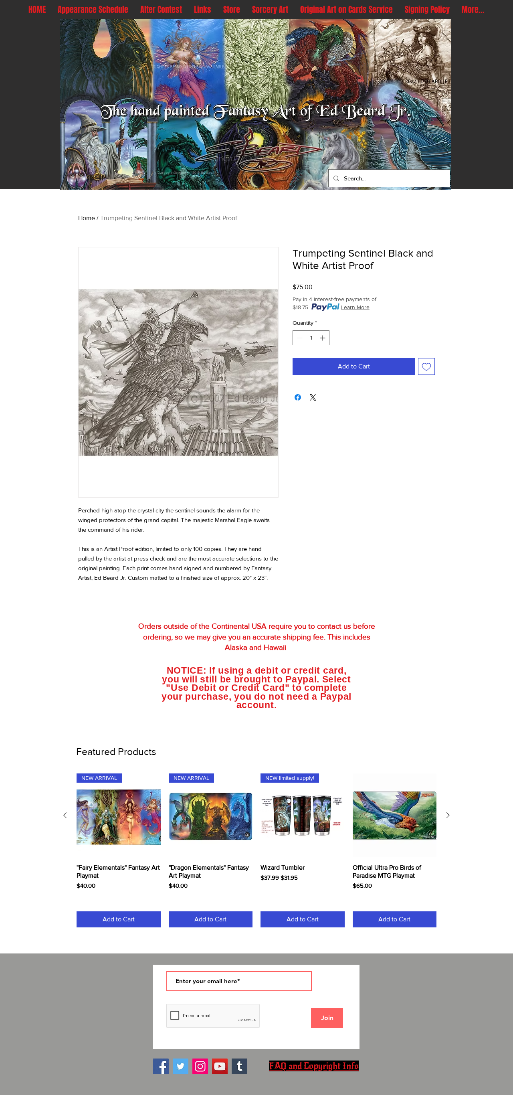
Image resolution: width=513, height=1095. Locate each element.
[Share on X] (313, 397)
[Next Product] (448, 815)
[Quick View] (395, 815)
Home (86, 218)
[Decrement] (299, 338)
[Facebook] (161, 1066)
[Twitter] (180, 1066)
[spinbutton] (311, 338)
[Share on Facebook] (298, 397)
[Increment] (323, 338)
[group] (256, 850)
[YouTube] (220, 1066)
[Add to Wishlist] (426, 366)
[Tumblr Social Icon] (239, 1066)
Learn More (355, 307)
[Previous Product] (65, 815)
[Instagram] (200, 1066)
